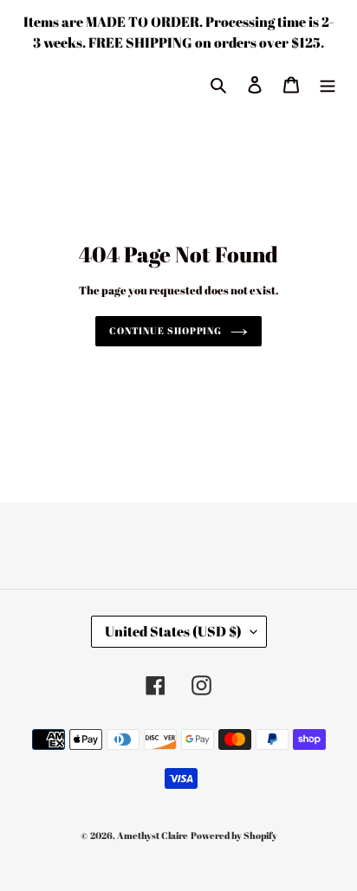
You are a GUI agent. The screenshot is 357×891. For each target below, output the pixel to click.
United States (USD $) (173, 631)
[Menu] (327, 83)
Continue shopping (165, 330)
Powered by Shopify (234, 835)
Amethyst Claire (152, 835)
